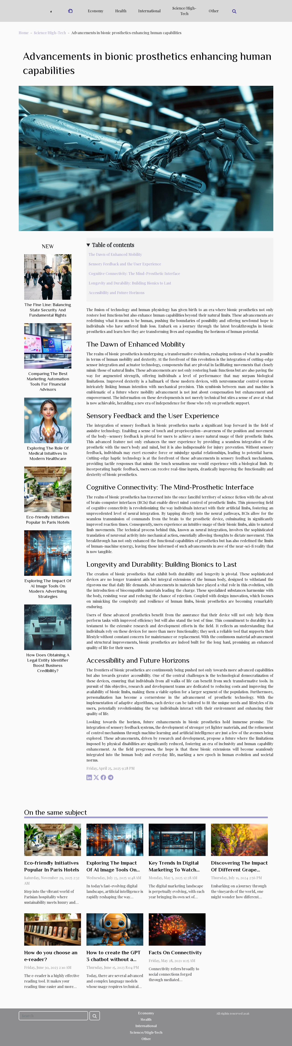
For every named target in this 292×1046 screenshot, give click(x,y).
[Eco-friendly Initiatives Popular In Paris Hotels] (47, 488)
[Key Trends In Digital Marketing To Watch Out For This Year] (177, 839)
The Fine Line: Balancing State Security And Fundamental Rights (48, 309)
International (149, 10)
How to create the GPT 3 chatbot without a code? (113, 959)
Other (214, 10)
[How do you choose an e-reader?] (52, 929)
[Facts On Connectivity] (177, 929)
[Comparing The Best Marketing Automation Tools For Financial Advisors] (47, 345)
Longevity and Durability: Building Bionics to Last (130, 283)
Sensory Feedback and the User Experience (125, 264)
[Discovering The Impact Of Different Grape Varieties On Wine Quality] (239, 839)
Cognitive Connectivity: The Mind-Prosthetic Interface (134, 273)
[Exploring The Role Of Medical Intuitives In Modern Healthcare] (47, 419)
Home (24, 32)
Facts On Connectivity (175, 952)
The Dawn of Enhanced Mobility (115, 254)
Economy (95, 10)
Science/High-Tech (184, 11)
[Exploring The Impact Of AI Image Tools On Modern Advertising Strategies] (47, 552)
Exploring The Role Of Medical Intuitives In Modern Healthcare (48, 453)
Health (120, 10)
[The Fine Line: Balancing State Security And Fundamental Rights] (47, 276)
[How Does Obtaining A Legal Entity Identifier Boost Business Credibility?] (47, 626)
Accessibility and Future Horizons (116, 292)
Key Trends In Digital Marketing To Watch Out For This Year (174, 869)
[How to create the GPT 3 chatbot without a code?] (114, 929)
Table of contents (113, 244)
